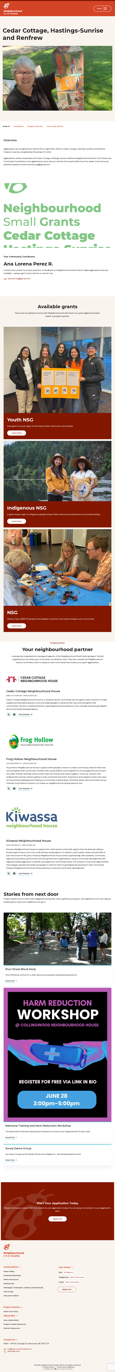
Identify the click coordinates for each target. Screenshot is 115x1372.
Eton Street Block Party (20, 969)
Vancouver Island (11, 1296)
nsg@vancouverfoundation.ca (19, 1349)
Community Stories (54, 126)
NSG (66, 1272)
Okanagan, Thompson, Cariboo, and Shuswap (23, 1288)
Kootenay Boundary (12, 1275)
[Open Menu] (105, 8)
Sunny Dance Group (18, 1148)
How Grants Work (11, 1320)
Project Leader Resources (15, 1324)
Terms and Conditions (66, 1367)
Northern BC (9, 1283)
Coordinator (18, 126)
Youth (69, 1282)
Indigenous (71, 1277)
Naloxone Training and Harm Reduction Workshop (38, 1125)
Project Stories (12, 1307)
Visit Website (24, 714)
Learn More (17, 433)
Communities (11, 1267)
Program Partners (35, 126)
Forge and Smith (66, 1369)
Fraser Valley (9, 1271)
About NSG (9, 1316)
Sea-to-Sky (8, 1292)
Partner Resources (12, 1328)
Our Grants (64, 1267)
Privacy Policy (48, 1367)
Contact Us (9, 1340)
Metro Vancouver (11, 1279)
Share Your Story (11, 1311)
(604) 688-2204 (13, 1351)
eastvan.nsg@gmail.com (19, 279)
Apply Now (57, 1219)
